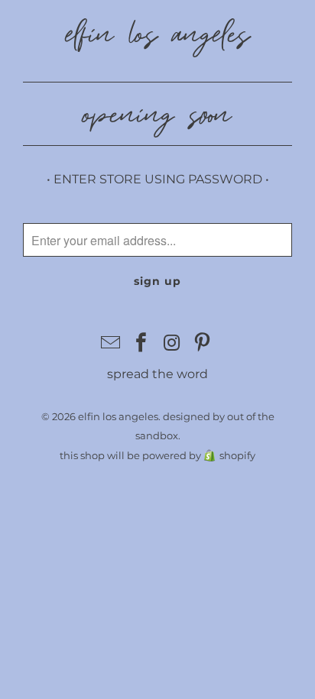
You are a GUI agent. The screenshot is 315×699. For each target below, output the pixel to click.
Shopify (237, 455)
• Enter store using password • (158, 179)
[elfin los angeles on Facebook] (141, 343)
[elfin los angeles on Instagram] (172, 343)
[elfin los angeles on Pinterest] (203, 343)
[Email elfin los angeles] (112, 343)
